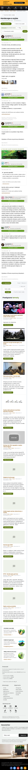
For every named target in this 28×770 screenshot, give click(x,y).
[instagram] (21, 769)
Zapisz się (23, 735)
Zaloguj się (4, 27)
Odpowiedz (7, 23)
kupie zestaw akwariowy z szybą (12, 511)
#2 (9, 100)
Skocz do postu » (8, 325)
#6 (9, 234)
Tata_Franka (8, 197)
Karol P (7, 227)
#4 (10, 169)
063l (8, 545)
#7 (9, 250)
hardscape (9, 477)
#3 (10, 129)
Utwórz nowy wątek (19, 23)
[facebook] (11, 768)
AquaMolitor (8, 36)
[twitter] (14, 769)
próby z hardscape (11, 376)
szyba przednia (9, 606)
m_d (15, 681)
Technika (7, 11)
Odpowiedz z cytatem (13, 39)
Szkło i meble (13, 11)
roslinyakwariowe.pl (6, 114)
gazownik (7, 94)
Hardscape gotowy (10, 574)
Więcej (21, 741)
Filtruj (20, 27)
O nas (4, 688)
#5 (9, 204)
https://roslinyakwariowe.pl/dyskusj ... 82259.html (10, 91)
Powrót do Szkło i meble (9, 15)
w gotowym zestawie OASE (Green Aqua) (13, 315)
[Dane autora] (26, 40)
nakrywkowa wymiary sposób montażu (11, 410)
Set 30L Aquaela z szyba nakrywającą (12, 445)
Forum (2, 11)
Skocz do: (23, 286)
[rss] (25, 769)
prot (6, 162)
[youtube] (18, 769)
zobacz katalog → (19, 2)
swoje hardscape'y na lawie (12, 343)
